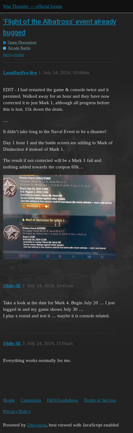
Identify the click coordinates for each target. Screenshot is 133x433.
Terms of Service (100, 400)
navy (7, 54)
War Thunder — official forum (32, 6)
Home (9, 400)
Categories (31, 400)
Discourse (36, 424)
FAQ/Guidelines (62, 400)
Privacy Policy (17, 411)
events (18, 54)
